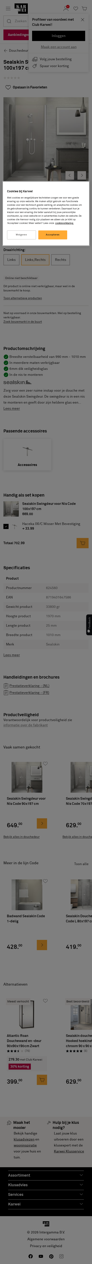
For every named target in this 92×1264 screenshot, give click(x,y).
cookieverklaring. (64, 223)
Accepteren (53, 235)
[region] (46, 213)
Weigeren (21, 235)
